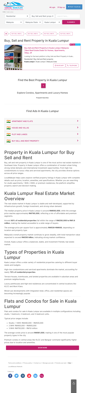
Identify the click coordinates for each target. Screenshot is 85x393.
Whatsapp (60, 65)
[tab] (42, 121)
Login (53, 7)
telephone (73, 65)
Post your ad (75, 7)
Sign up (62, 7)
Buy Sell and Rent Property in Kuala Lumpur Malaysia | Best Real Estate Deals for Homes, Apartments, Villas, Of (46, 50)
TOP (73, 384)
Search (72, 22)
